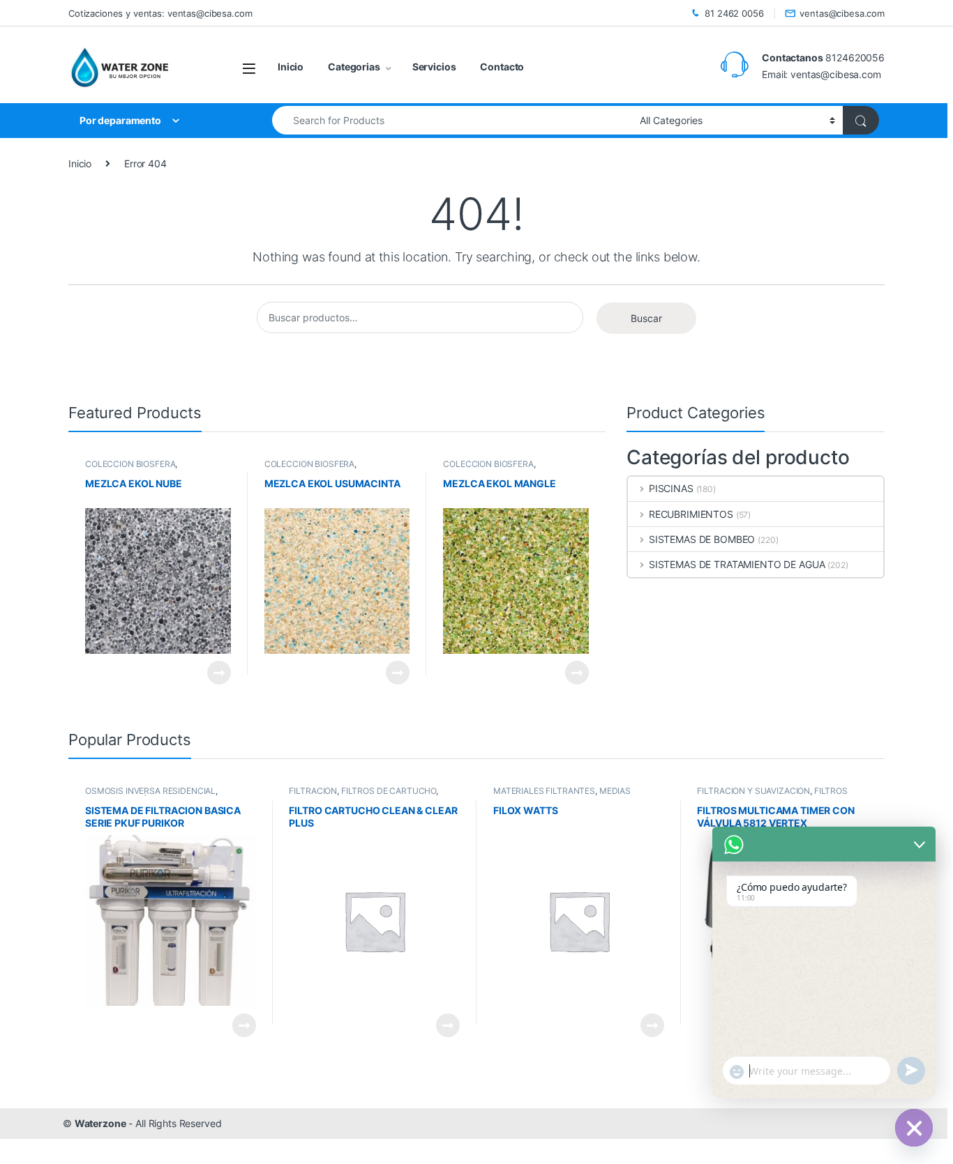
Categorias (354, 66)
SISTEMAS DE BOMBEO (702, 539)
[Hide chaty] (914, 1128)
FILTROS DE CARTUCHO (388, 791)
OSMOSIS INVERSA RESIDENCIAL (150, 791)
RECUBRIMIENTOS (691, 514)
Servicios (434, 66)
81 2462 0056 (734, 13)
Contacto (502, 66)
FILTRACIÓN (313, 791)
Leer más (219, 672)
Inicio (290, 66)
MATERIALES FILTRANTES (544, 791)
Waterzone (100, 1123)
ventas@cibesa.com (842, 13)
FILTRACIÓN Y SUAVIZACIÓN (753, 791)
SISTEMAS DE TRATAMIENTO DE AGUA (737, 564)
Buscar (646, 318)
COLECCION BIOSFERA (130, 464)
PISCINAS (671, 488)
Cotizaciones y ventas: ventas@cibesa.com (160, 13)
